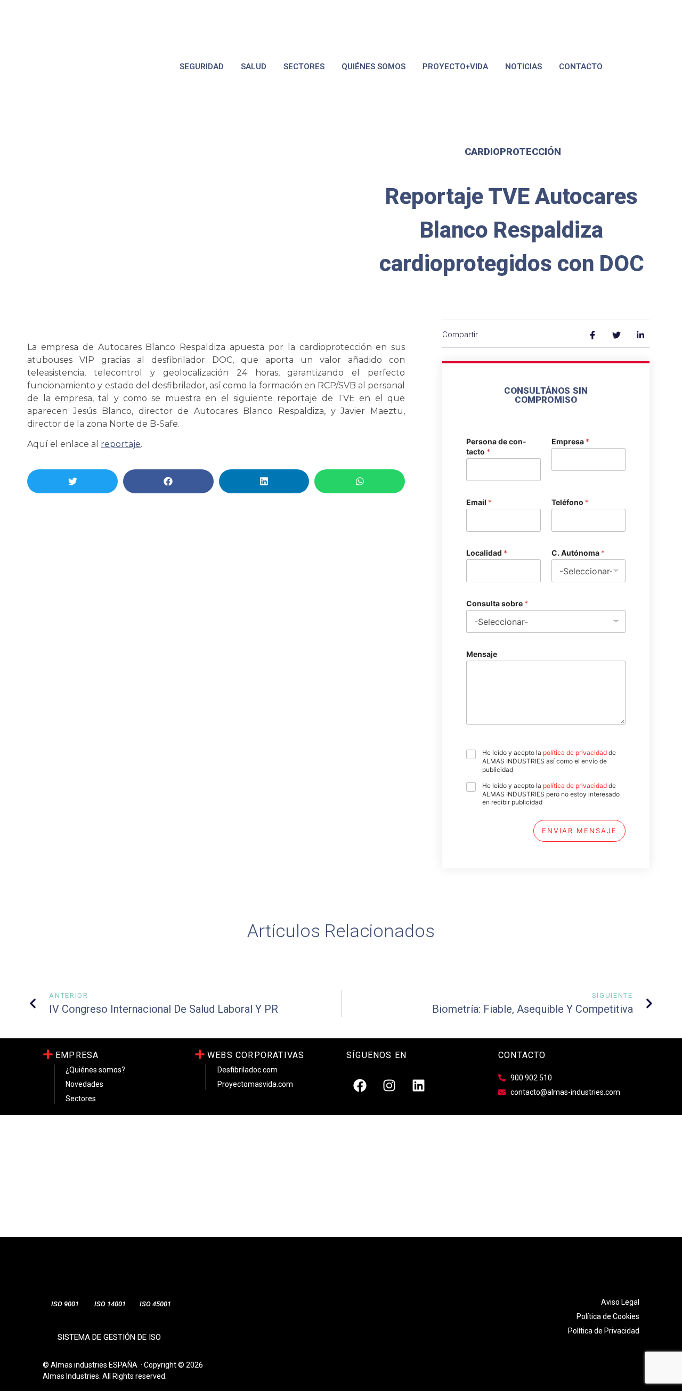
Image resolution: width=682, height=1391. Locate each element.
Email (479, 502)
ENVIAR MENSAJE (579, 830)
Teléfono (570, 502)
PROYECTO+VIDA (455, 66)
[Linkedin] (418, 1085)
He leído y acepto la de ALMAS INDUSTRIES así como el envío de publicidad (549, 761)
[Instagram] (389, 1085)
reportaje (121, 444)
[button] (72, 481)
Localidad (486, 552)
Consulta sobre (497, 603)
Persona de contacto (496, 446)
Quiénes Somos (373, 66)
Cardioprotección (513, 151)
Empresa (570, 441)
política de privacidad (575, 752)
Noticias (523, 66)
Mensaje (481, 653)
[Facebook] (359, 1085)
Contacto (581, 66)
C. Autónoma (578, 552)
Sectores (303, 66)
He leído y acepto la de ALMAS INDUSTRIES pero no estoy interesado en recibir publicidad (551, 794)
